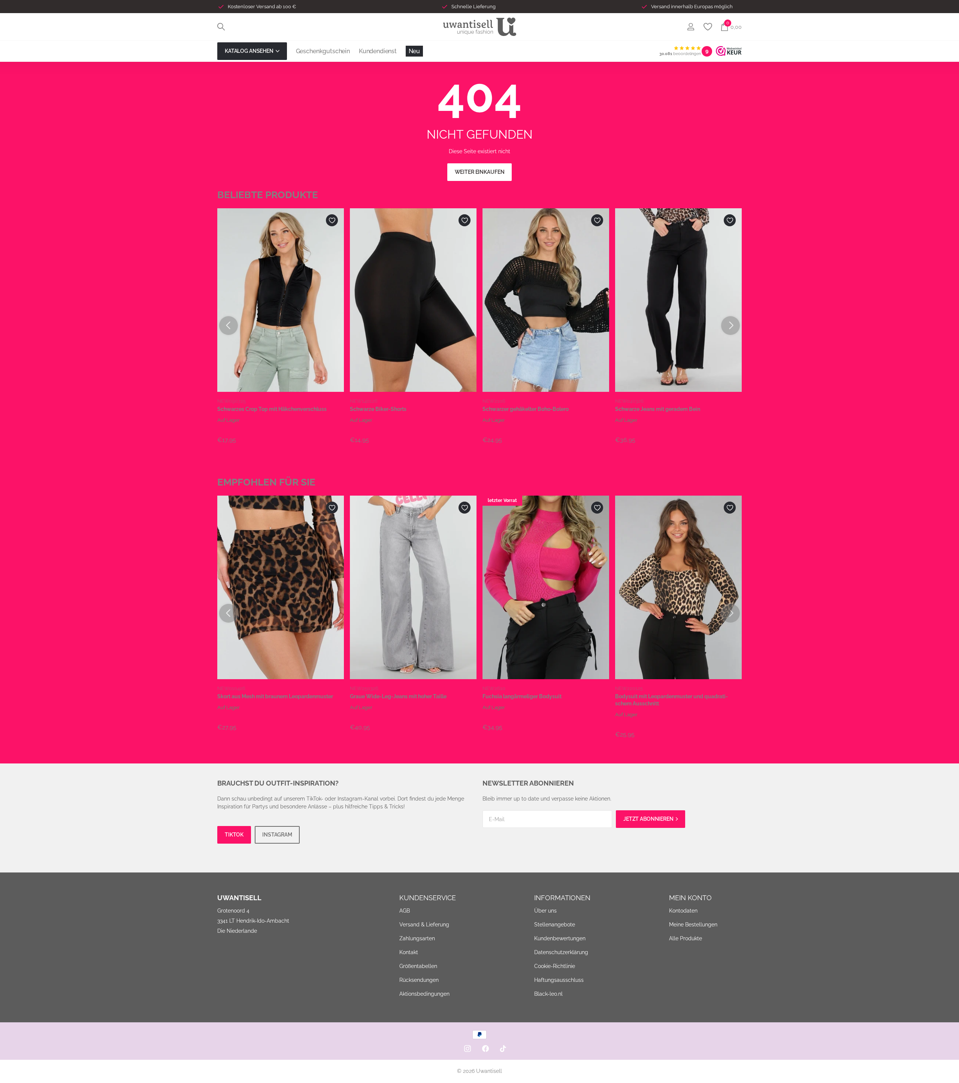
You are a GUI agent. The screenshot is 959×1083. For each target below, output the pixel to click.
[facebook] (485, 1048)
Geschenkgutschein (323, 51)
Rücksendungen (419, 980)
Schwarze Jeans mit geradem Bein (657, 409)
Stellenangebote (554, 925)
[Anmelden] (690, 26)
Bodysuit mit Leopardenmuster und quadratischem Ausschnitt (671, 700)
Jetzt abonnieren (649, 819)
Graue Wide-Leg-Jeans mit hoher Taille (398, 696)
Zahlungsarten (417, 938)
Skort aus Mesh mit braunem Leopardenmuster (275, 696)
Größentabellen (418, 966)
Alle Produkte (685, 938)
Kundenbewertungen (560, 938)
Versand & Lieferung (424, 925)
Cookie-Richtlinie (554, 966)
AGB (404, 911)
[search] (221, 26)
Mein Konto (690, 898)
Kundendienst (378, 51)
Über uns (545, 911)
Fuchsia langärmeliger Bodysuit (522, 696)
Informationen (562, 898)
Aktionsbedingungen (424, 994)
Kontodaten (683, 911)
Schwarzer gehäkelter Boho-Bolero (525, 409)
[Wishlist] (707, 26)
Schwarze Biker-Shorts (378, 409)
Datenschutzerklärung (561, 952)
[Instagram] (467, 1048)
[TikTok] (503, 1048)
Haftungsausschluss (559, 980)
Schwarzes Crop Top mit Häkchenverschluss (272, 409)
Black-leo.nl (548, 994)
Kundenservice (427, 898)
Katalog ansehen (250, 51)
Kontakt (408, 952)
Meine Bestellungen (693, 925)
